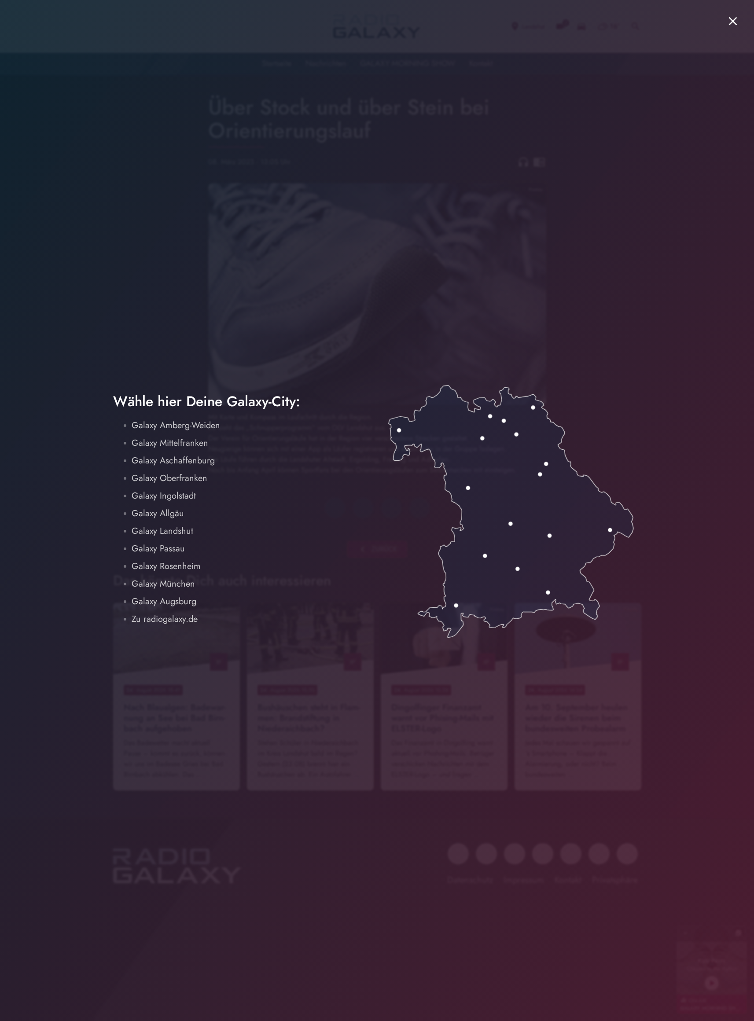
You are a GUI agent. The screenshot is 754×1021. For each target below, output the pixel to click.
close (733, 21)
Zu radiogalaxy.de (165, 619)
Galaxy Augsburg (164, 601)
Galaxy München (163, 583)
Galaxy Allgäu (158, 513)
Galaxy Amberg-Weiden (176, 425)
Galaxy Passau (158, 548)
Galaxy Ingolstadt (164, 495)
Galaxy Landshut (162, 531)
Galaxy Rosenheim (166, 566)
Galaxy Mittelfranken (170, 443)
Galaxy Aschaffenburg (173, 460)
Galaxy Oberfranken (169, 478)
